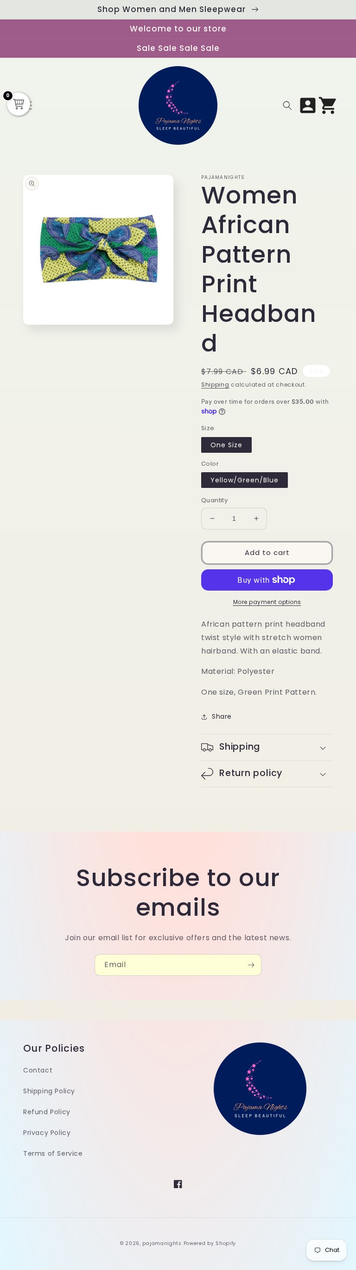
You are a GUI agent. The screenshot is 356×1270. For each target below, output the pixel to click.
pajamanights (161, 1243)
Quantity (214, 500)
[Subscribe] (251, 965)
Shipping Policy (49, 1091)
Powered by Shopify (210, 1243)
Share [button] (222, 716)
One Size (226, 445)
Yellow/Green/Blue (244, 480)
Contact (37, 1070)
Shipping (215, 384)
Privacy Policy (46, 1132)
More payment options (267, 602)
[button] (287, 105)
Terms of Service (53, 1153)
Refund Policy (46, 1111)
